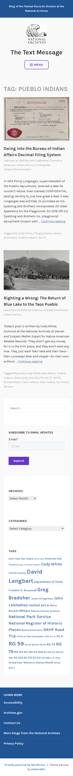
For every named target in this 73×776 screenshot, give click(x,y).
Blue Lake (19, 373)
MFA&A (24, 611)
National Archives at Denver (45, 611)
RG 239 (56, 652)
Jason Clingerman (42, 598)
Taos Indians (31, 382)
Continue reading (53, 221)
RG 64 (35, 644)
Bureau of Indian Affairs (28, 564)
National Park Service (30, 616)
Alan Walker (27, 558)
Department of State (48, 582)
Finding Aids (42, 165)
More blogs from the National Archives (32, 733)
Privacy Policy (13, 743)
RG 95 (57, 377)
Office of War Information (30, 636)
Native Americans (32, 630)
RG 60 (28, 644)
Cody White (25, 233)
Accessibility (13, 702)
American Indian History (19, 165)
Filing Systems (43, 233)
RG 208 (38, 652)
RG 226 (47, 652)
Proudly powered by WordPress (25, 765)
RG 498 (46, 657)
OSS (47, 636)
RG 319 (28, 657)
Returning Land (24, 377)
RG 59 (16, 643)
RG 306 (18, 657)
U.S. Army (56, 658)
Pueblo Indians (27, 237)
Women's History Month (38, 662)
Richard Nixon (12, 382)
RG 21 (59, 636)
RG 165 (28, 652)
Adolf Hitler (14, 558)
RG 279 (39, 377)
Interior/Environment (17, 169)
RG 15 (53, 636)
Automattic (38, 769)
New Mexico (48, 373)
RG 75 (42, 237)
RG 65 (43, 644)
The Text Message (36, 52)
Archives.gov (13, 713)
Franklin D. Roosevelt (23, 590)
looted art (37, 605)
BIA (15, 233)
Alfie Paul (39, 559)
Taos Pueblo (47, 382)
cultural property (17, 572)
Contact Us (12, 723)
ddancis (37, 310)
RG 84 (18, 652)
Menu (38, 65)
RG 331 (37, 657)
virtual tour (16, 662)
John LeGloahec (39, 160)
